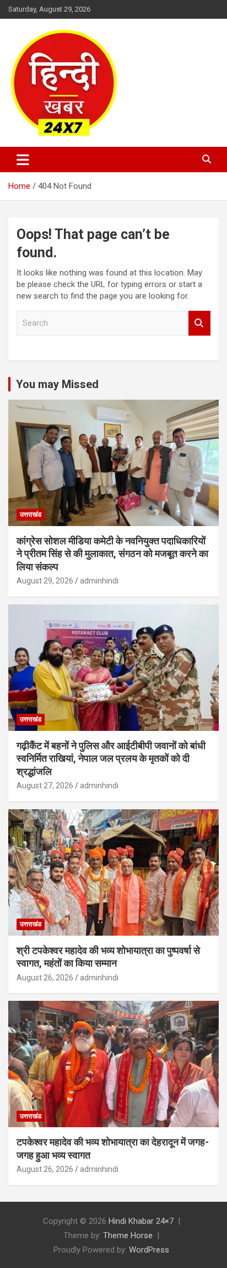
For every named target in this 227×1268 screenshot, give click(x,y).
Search (199, 323)
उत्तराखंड (30, 514)
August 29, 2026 (45, 580)
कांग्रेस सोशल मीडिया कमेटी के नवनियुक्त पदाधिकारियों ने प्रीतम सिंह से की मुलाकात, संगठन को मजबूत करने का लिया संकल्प (112, 553)
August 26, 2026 (45, 977)
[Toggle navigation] (22, 159)
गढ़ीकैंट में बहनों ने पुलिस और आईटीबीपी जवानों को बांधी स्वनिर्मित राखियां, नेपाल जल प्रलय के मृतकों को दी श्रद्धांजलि (111, 758)
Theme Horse (128, 1235)
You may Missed (57, 384)
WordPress (149, 1250)
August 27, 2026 (45, 785)
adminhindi (99, 580)
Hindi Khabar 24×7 (141, 1221)
